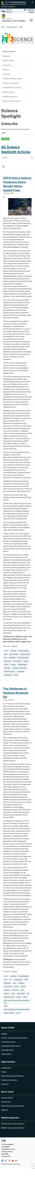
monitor (6, 993)
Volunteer (5, 1084)
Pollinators (6, 74)
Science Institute (9, 51)
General (14, 646)
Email (4, 133)
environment (17, 661)
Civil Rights (6, 1147)
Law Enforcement (8, 1042)
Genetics (6, 69)
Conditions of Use (8, 1149)
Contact (31, 12)
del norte (15, 990)
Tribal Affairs (6, 1054)
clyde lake (7, 668)
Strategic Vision (7, 1050)
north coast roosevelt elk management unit (16, 1001)
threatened (20, 671)
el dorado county (9, 671)
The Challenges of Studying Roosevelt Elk (15, 692)
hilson (25, 997)
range (22, 990)
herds (26, 979)
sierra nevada (13, 654)
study (14, 983)
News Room (6, 1102)
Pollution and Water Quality (12, 79)
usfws (16, 675)
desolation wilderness (20, 668)
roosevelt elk (18, 979)
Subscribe (5, 139)
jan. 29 (18, 1013)
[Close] (32, 2)
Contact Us (6, 1156)
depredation (21, 993)
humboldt (7, 990)
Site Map (5, 1154)
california (13, 650)
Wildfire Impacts (8, 92)
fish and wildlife (23, 650)
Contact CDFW (7, 1098)
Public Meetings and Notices (12, 1076)
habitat (19, 997)
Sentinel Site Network (10, 83)
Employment (6, 1068)
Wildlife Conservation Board (17, 1128)
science (25, 661)
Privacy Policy (7, 1151)
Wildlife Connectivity (10, 97)
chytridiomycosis (22, 657)
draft (5, 1006)
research (21, 983)
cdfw (5, 654)
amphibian (12, 657)
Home (3, 27)
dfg (10, 979)
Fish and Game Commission (17, 1124)
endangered (8, 675)
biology (6, 664)
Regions (4, 1110)
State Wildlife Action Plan (12, 88)
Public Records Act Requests (12, 1106)
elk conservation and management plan (16, 1009)
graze (13, 993)
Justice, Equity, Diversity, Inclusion (14, 1038)
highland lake (22, 664)
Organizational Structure (11, 1046)
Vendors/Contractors (9, 1080)
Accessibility (8, 1144)
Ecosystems (7, 65)
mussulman (7, 661)
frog (5, 657)
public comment (9, 1013)
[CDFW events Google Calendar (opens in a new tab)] (25, 10)
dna (28, 993)
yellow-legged (25, 654)
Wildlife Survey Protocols (12, 101)
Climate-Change (8, 60)
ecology (13, 664)
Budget (4, 1034)
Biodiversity (7, 56)
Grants (3, 1072)
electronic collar (9, 997)
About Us (31, 10)
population (7, 983)
